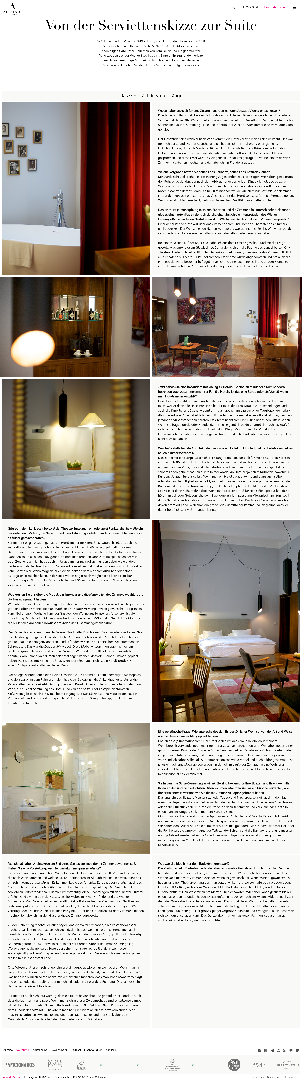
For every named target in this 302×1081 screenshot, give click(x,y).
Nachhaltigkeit (93, 1050)
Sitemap (288, 1077)
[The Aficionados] (19, 1066)
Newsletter (23, 1050)
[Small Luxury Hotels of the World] (55, 1070)
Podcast (76, 1050)
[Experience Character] (172, 1070)
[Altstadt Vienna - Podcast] (297, 1050)
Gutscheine (40, 1050)
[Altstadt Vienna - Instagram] (278, 1050)
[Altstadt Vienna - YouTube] (265, 1050)
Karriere (111, 1050)
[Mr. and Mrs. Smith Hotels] (259, 1070)
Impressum (258, 1077)
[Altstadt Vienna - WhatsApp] (284, 1050)
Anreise (8, 1050)
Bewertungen (59, 1050)
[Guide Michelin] (204, 1063)
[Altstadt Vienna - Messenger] (291, 1050)
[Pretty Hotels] (288, 1068)
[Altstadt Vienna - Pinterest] (272, 1050)
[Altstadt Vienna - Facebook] (259, 1050)
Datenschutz (274, 1077)
